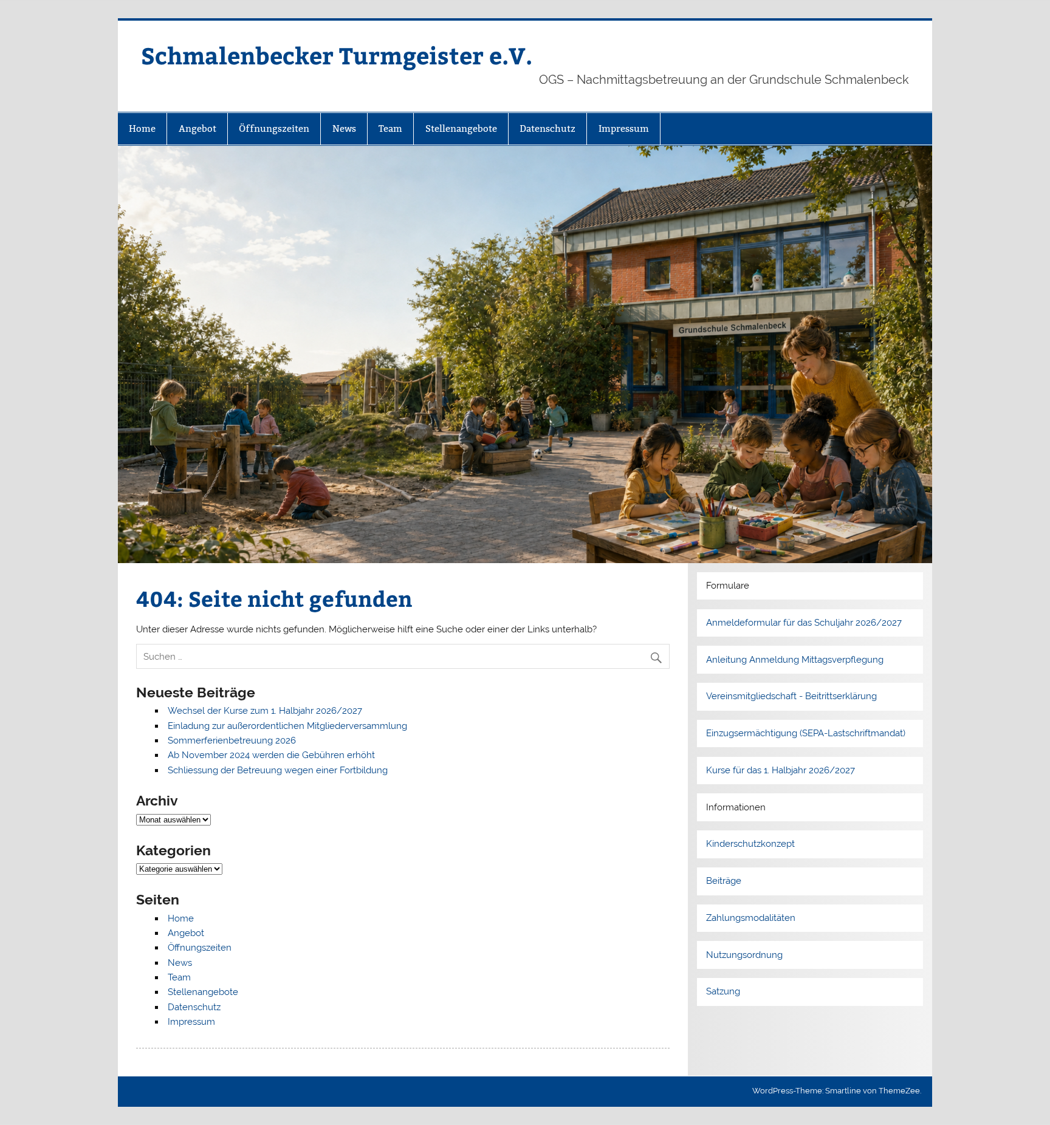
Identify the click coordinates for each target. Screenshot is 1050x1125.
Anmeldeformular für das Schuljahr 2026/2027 (804, 622)
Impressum (624, 128)
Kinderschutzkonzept (750, 843)
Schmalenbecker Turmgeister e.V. (336, 54)
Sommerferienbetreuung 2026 (232, 740)
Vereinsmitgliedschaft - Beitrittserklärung (791, 696)
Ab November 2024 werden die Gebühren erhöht (271, 755)
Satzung (723, 991)
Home (142, 128)
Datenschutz (547, 128)
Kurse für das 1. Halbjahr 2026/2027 (780, 770)
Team (390, 128)
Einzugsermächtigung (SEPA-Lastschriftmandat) (805, 733)
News (344, 128)
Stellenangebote (461, 128)
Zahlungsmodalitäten (750, 917)
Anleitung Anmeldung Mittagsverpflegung (795, 659)
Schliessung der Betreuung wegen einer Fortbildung (278, 770)
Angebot (197, 128)
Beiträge (723, 880)
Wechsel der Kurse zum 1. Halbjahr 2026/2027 (265, 710)
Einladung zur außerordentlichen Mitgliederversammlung (287, 725)
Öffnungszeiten (274, 128)
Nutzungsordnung (744, 954)
